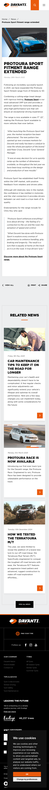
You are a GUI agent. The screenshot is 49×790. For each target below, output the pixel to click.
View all (9, 285)
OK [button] (27, 774)
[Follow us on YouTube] (36, 645)
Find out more (10, 711)
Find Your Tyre (27, 633)
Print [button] (33, 285)
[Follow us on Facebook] (25, 645)
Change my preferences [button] (27, 779)
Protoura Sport (31, 99)
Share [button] (44, 285)
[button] (44, 5)
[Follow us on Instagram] (30, 645)
